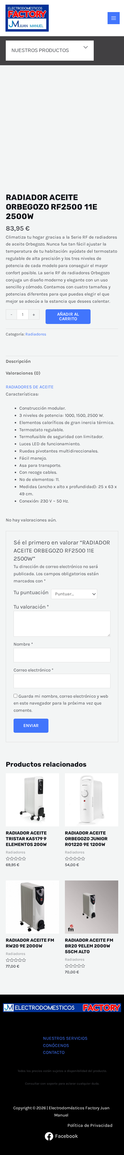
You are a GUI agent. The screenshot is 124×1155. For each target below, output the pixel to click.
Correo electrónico (33, 670)
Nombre (23, 644)
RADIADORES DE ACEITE (30, 387)
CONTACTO (54, 1052)
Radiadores (35, 334)
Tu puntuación (31, 592)
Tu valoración (31, 607)
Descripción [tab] (18, 361)
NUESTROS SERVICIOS (65, 1038)
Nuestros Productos (40, 50)
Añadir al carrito (68, 316)
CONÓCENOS (56, 1045)
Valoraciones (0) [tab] (23, 373)
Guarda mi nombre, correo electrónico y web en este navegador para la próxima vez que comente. (61, 703)
